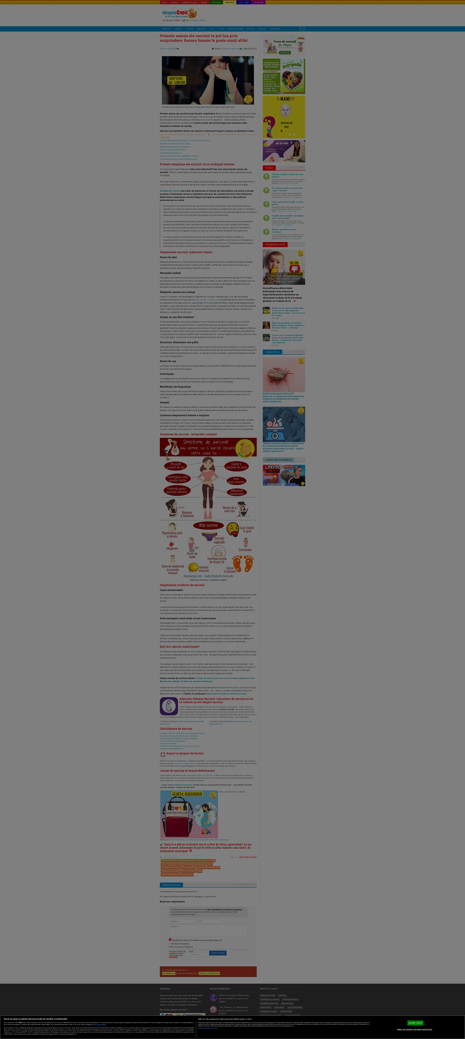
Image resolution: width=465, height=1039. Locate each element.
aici (11, 1032)
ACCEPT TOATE (415, 1023)
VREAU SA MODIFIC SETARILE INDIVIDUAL (414, 1029)
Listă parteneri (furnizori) (207, 1028)
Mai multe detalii (99, 1024)
